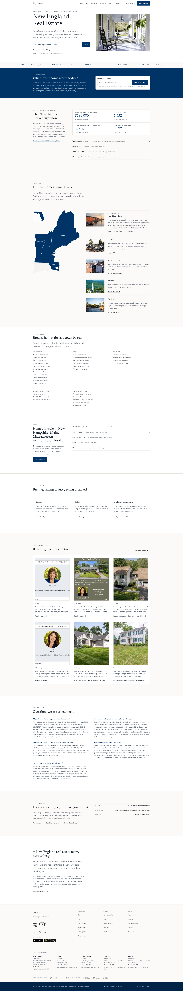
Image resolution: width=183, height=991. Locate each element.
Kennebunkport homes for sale (82, 357)
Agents (111, 3)
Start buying (41, 517)
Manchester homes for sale (41, 366)
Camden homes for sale (80, 363)
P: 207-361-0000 (62, 965)
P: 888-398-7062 (38, 966)
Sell (86, 3)
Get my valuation (140, 82)
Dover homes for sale (39, 357)
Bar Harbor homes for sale (81, 366)
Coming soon (82, 932)
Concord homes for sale (40, 372)
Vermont (35, 388)
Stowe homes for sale (39, 394)
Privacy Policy (141, 986)
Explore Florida (113, 312)
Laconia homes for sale (40, 375)
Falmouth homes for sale (80, 369)
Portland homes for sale (80, 355)
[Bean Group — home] (38, 3)
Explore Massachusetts (116, 273)
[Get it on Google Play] (50, 940)
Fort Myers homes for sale (81, 402)
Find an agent (38, 823)
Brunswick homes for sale (81, 360)
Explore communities (122, 517)
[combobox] (114, 82)
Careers (129, 3)
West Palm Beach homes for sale (83, 399)
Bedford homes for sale (40, 369)
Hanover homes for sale (40, 380)
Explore (92, 3)
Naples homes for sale (80, 391)
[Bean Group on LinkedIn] (45, 932)
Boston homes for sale (120, 355)
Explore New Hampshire (116, 231)
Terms (148, 986)
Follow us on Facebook (142, 550)
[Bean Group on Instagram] (40, 932)
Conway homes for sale (40, 377)
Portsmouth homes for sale (41, 355)
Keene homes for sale (39, 383)
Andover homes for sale (120, 360)
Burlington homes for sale (41, 391)
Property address (104, 78)
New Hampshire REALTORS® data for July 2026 (46, 141)
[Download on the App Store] (38, 940)
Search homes (40, 460)
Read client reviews (53, 823)
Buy (81, 3)
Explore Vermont (114, 291)
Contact (130, 927)
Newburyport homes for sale (122, 357)
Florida (75, 388)
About (118, 3)
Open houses (82, 936)
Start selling (80, 517)
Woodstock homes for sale (41, 397)
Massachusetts (117, 351)
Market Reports (133, 923)
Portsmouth (132, 231)
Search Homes (143, 3)
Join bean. (131, 932)
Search (85, 45)
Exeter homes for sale (39, 360)
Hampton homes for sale (40, 363)
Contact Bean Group (71, 823)
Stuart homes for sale (79, 405)
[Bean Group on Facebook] (35, 932)
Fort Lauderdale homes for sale (82, 394)
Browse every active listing (42, 50)
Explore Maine (113, 253)
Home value (81, 927)
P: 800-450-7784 (86, 965)
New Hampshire (37, 351)
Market (102, 3)
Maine (74, 351)
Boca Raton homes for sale (81, 397)
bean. (36, 912)
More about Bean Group (41, 892)
